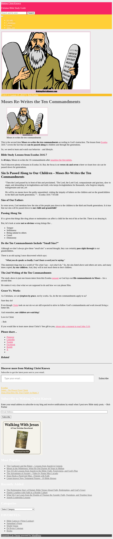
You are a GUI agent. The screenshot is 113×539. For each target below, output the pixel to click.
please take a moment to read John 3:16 (73, 326)
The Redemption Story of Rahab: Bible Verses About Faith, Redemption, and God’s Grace (46, 490)
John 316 (11, 28)
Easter (9, 25)
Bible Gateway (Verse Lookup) (20, 521)
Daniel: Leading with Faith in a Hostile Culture (27, 492)
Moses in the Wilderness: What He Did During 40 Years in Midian (35, 468)
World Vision (12, 526)
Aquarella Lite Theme (10, 535)
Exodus (104, 142)
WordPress (36, 535)
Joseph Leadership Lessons (18, 497)
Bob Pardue (33, 95)
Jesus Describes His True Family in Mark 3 (20, 393)
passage (55, 278)
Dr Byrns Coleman (15, 528)
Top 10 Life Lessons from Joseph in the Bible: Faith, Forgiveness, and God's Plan (42, 471)
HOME (10, 20)
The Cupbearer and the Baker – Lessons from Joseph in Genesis (34, 466)
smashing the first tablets (61, 160)
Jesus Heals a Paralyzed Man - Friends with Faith (28, 476)
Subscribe (104, 378)
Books (9, 531)
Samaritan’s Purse (14, 523)
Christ (15, 305)
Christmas (11, 23)
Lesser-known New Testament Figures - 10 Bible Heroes (31, 478)
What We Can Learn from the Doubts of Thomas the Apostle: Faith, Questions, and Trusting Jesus (49, 495)
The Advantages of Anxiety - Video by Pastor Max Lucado (32, 473)
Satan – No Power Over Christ (14, 390)
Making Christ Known (11, 3)
